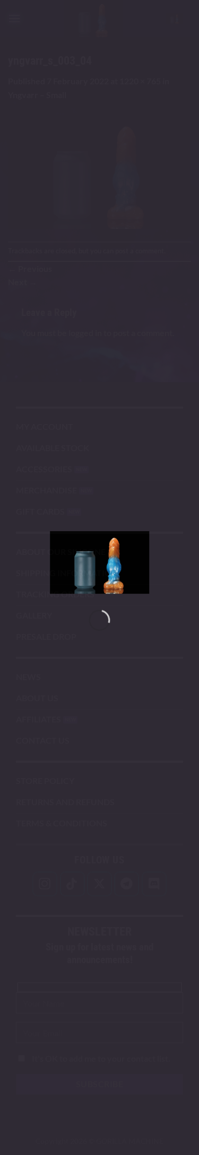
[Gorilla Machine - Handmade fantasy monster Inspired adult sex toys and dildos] (100, 562)
